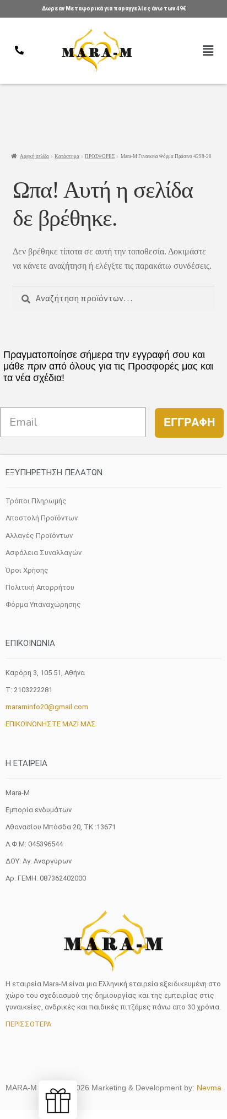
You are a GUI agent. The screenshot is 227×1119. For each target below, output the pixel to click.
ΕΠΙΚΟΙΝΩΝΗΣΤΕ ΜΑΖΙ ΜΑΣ (51, 724)
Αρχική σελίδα (34, 156)
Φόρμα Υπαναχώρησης (43, 604)
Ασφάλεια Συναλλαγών (44, 552)
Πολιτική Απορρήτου (40, 587)
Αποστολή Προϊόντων (42, 518)
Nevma (209, 1087)
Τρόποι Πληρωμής (36, 501)
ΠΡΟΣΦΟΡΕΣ (100, 156)
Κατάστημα (67, 156)
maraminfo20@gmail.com (47, 707)
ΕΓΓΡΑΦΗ (189, 422)
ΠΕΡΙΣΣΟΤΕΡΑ (28, 1024)
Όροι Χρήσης (27, 570)
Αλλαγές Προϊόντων (39, 535)
